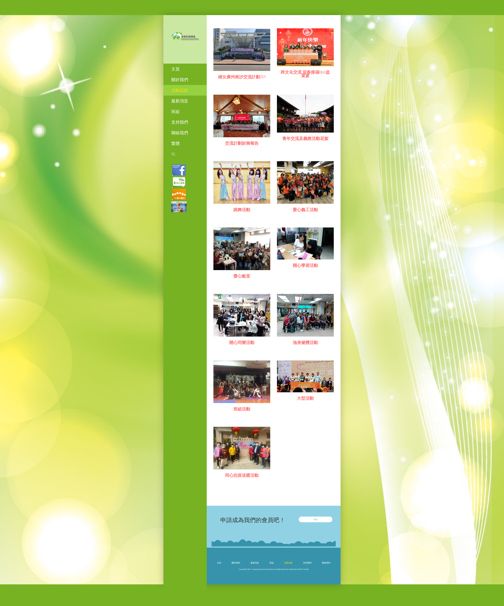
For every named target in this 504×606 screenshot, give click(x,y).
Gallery (241, 49)
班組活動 (241, 408)
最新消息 (255, 562)
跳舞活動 (241, 209)
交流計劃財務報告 (242, 143)
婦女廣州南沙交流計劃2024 (242, 76)
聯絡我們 (326, 562)
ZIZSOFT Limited (303, 569)
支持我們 (307, 562)
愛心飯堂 (241, 275)
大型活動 (305, 398)
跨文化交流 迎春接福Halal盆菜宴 (305, 73)
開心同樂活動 (241, 342)
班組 (271, 562)
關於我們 (236, 562)
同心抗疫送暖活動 (242, 475)
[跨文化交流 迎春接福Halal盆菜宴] (305, 47)
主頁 (219, 562)
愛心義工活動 (305, 209)
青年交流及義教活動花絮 (305, 138)
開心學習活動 (305, 265)
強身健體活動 (305, 342)
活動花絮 (288, 562)
